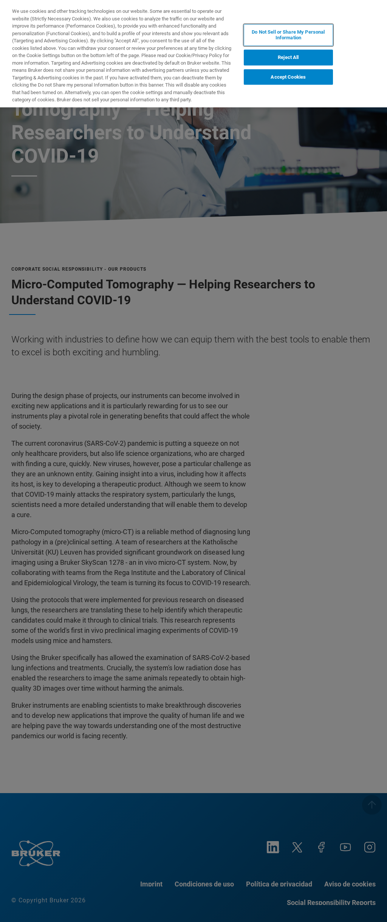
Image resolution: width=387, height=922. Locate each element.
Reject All (288, 57)
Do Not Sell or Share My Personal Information (288, 35)
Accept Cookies (288, 77)
